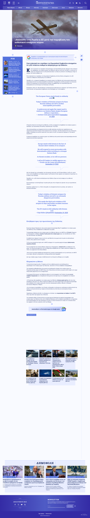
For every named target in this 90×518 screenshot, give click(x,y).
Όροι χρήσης (41, 513)
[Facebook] (70, 3)
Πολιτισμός (55, 7)
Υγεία (63, 7)
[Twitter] (73, 3)
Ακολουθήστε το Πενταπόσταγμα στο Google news (46, 309)
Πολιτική (36, 7)
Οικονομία (45, 7)
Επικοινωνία (48, 513)
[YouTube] (76, 3)
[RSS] (80, 3)
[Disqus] (52, 405)
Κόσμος (28, 7)
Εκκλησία (71, 7)
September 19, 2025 (51, 164)
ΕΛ (18, 3)
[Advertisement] (52, 334)
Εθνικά (20, 7)
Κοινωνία (80, 7)
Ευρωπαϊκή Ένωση (31, 314)
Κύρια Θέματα (10, 7)
